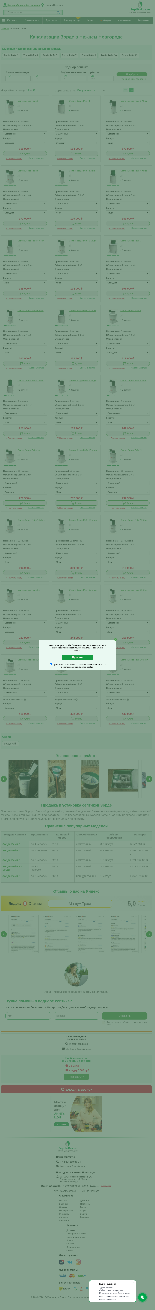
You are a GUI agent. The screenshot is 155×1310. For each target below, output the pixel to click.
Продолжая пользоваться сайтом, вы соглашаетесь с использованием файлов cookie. (79, 665)
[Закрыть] (115, 639)
